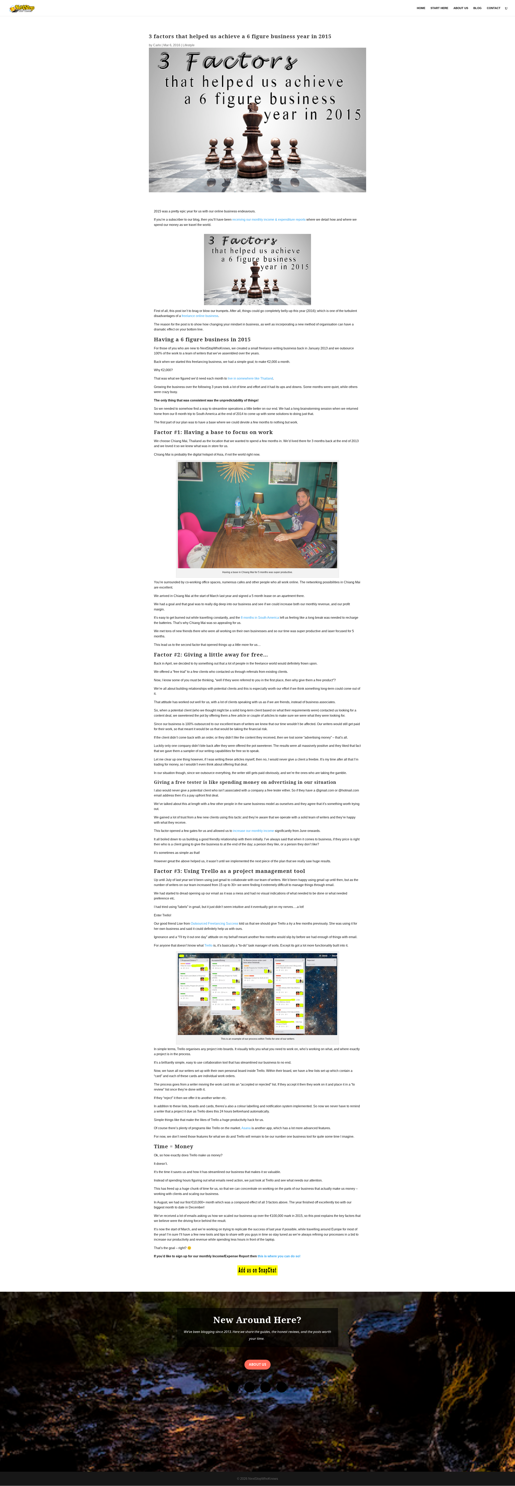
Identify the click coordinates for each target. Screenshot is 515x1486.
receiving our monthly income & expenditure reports (269, 219)
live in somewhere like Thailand (250, 378)
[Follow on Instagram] (249, 1387)
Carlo (157, 45)
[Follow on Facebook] (233, 1387)
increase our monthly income (253, 831)
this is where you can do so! (279, 1256)
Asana (246, 1128)
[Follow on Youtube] (265, 1387)
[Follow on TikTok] (281, 1387)
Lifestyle (189, 45)
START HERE (439, 8)
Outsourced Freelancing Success (214, 923)
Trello (208, 945)
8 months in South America (260, 617)
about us (257, 1364)
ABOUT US (460, 8)
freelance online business (200, 316)
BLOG (477, 8)
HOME (421, 8)
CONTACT (494, 8)
